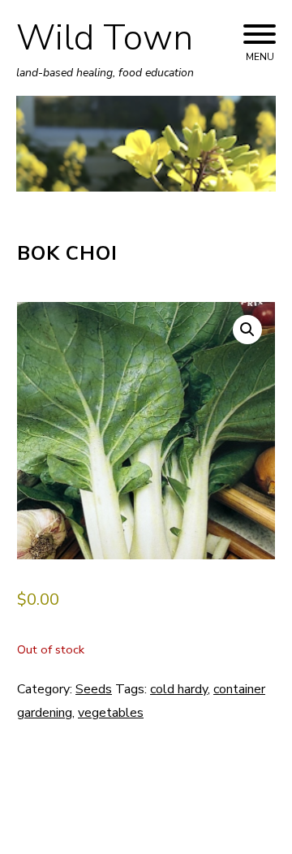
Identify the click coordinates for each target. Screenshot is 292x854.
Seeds (93, 689)
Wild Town (104, 38)
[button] (247, 329)
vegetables (111, 713)
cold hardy (179, 689)
